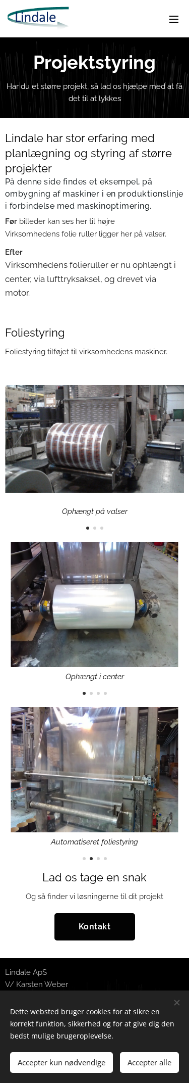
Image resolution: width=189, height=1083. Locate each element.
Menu (174, 19)
